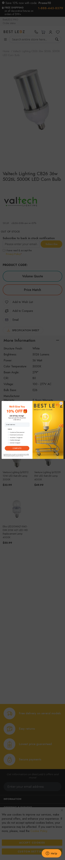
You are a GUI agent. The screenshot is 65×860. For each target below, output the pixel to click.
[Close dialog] (61, 403)
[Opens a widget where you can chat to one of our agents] (51, 853)
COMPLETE (17, 448)
